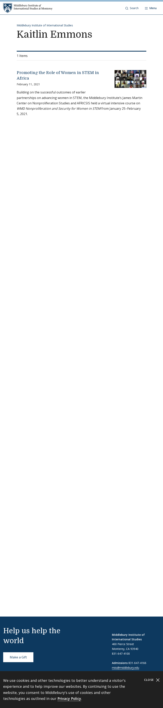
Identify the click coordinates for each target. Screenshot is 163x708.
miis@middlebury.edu (125, 668)
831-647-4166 (137, 663)
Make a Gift (18, 657)
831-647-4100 (121, 653)
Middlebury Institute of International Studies (45, 25)
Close (149, 680)
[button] (132, 8)
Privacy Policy (69, 698)
